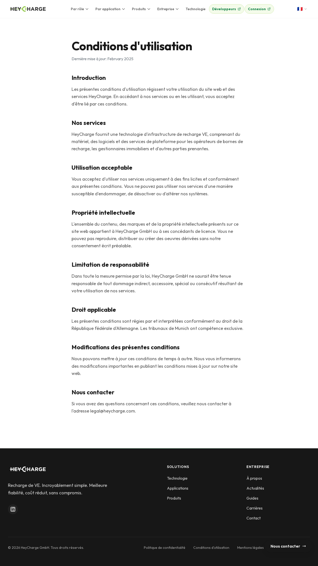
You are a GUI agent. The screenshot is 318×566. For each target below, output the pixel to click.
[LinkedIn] (13, 509)
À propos (254, 478)
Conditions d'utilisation (211, 547)
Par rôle (77, 9)
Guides (252, 498)
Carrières (254, 508)
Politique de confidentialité (164, 547)
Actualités (255, 488)
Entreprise (165, 9)
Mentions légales (250, 547)
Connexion (257, 9)
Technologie (195, 9)
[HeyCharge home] (28, 9)
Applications (177, 488)
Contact (253, 517)
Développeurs (224, 9)
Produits (139, 9)
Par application (107, 9)
